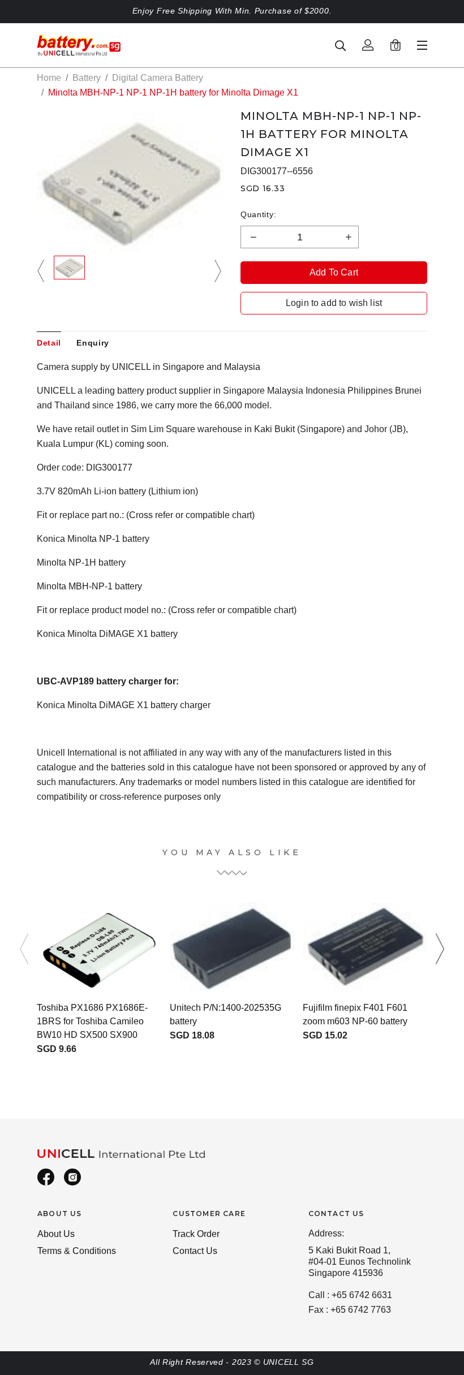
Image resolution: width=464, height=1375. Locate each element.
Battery (86, 78)
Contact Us (195, 1251)
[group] (69, 271)
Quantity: (258, 214)
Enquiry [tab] (92, 342)
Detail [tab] (49, 342)
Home (49, 78)
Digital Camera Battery (157, 78)
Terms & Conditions (76, 1251)
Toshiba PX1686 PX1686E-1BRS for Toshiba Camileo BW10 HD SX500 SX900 (92, 1021)
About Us (56, 1234)
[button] (42, 271)
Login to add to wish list (334, 303)
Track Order (196, 1234)
